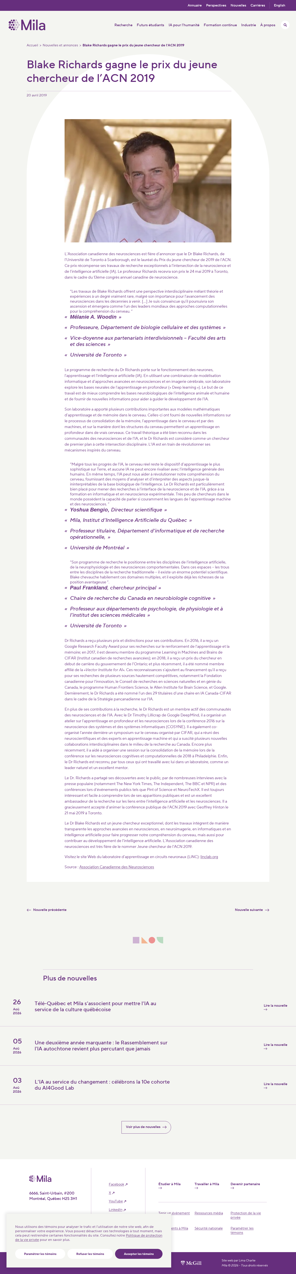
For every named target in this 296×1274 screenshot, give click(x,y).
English (279, 5)
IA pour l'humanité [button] (184, 25)
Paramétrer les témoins (40, 1254)
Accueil (32, 45)
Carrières (257, 5)
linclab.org (209, 856)
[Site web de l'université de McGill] (191, 1263)
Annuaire (195, 5)
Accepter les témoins (139, 1254)
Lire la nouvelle (275, 1006)
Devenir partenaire (245, 1184)
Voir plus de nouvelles (143, 1127)
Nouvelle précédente (50, 910)
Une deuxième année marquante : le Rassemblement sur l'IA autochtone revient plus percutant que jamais (101, 1045)
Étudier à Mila (169, 1184)
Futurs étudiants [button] (150, 25)
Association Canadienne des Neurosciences (116, 867)
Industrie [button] (248, 25)
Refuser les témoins (90, 1254)
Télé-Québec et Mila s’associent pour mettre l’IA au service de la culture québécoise (95, 1006)
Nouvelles (238, 5)
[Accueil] (27, 29)
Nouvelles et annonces (60, 45)
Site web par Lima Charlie (238, 1261)
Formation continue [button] (220, 25)
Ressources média (209, 1213)
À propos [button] (267, 25)
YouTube (116, 1201)
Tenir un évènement (174, 1213)
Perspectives (216, 5)
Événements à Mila (173, 1228)
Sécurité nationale (209, 1228)
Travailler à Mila (207, 1184)
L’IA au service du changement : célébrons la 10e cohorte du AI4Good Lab (102, 1085)
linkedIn (115, 1210)
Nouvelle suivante (249, 910)
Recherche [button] (123, 25)
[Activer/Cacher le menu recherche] (285, 25)
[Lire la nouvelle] (216, 1097)
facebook (116, 1184)
